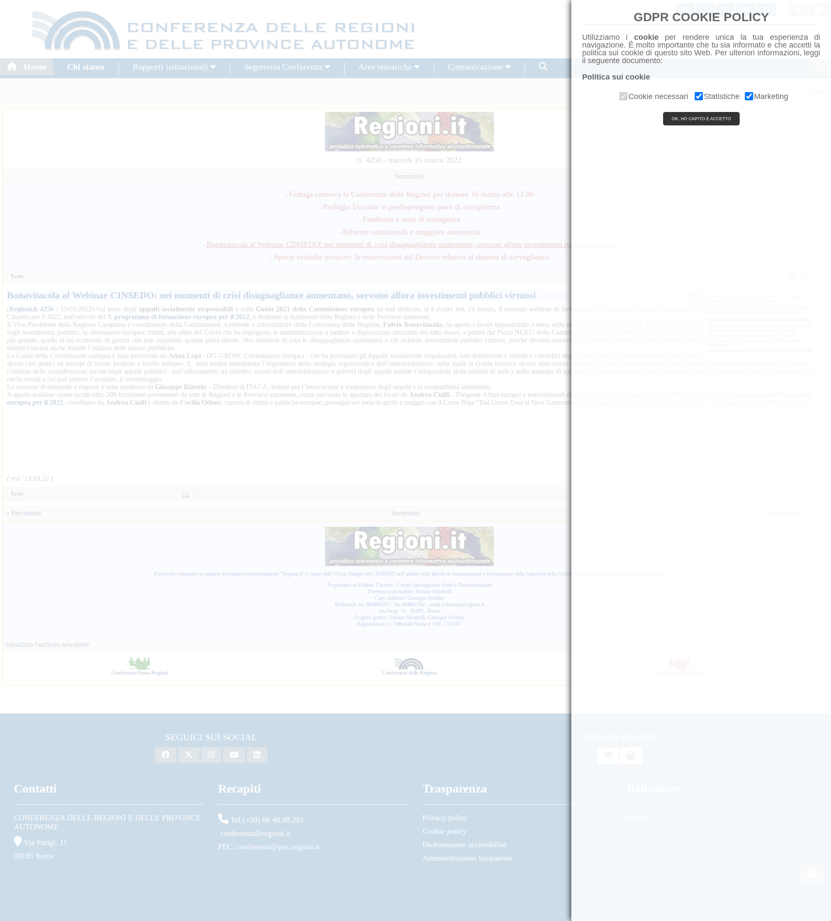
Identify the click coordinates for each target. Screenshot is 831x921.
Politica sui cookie (616, 77)
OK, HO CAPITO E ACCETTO (701, 118)
